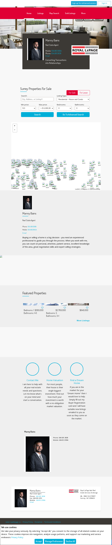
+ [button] (15, 126)
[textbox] (37, 99)
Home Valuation (54, 380)
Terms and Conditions (52, 522)
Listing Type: (62, 96)
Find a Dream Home (77, 382)
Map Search (54, 13)
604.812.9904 (56, 51)
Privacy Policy (17, 537)
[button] (72, 92)
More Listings (83, 320)
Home (29, 13)
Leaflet (77, 189)
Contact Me (32, 380)
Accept (39, 541)
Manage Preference (54, 541)
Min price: (25, 104)
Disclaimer (38, 522)
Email (47, 56)
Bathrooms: (79, 104)
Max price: (43, 104)
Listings (40, 13)
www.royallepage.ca (13, 522)
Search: (24, 96)
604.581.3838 (56, 53)
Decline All (70, 541)
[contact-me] (32, 369)
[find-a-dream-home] (77, 369)
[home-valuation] (54, 369)
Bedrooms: (61, 104)
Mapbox (85, 189)
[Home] (85, 50)
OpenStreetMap (95, 189)
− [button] (15, 130)
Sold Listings (70, 13)
